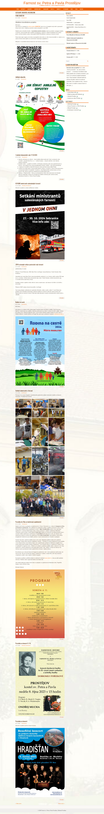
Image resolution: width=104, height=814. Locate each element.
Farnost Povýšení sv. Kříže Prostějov (76, 106)
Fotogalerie (65, 9)
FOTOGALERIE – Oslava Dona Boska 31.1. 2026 (76, 28)
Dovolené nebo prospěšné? (73, 67)
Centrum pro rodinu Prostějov (74, 98)
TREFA (76, 9)
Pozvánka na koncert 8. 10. (23, 643)
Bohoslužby (45, 9)
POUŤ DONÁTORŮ (71, 18)
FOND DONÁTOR (19, 16)
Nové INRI (69, 20)
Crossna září (70, 57)
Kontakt (81, 9)
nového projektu (34, 26)
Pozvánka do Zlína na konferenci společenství (28, 522)
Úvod (18, 9)
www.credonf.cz (48, 558)
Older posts (18, 803)
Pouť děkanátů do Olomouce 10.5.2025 (76, 34)
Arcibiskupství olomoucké (73, 110)
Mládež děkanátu (71, 47)
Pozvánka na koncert (21, 721)
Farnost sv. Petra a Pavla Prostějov (52, 3)
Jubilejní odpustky (20, 77)
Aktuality (23, 9)
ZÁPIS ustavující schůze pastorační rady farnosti (29, 264)
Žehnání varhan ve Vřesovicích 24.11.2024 (76, 43)
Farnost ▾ (59, 9)
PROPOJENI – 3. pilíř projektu (73, 22)
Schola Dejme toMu (72, 92)
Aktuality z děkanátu (72, 32)
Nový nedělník (70, 15)
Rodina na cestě (20, 302)
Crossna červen (70, 50)
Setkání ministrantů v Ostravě (24, 391)
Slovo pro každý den (72, 65)
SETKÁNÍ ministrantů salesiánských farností (27, 183)
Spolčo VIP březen (71, 53)
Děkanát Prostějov (72, 108)
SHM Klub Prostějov (72, 104)
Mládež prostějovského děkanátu (75, 94)
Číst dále (61, 72)
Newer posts (61, 803)
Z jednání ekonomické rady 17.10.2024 (26, 155)
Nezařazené (24, 17)
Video (72, 9)
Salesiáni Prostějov (72, 96)
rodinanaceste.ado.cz (59, 314)
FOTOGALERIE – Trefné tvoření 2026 (75, 24)
